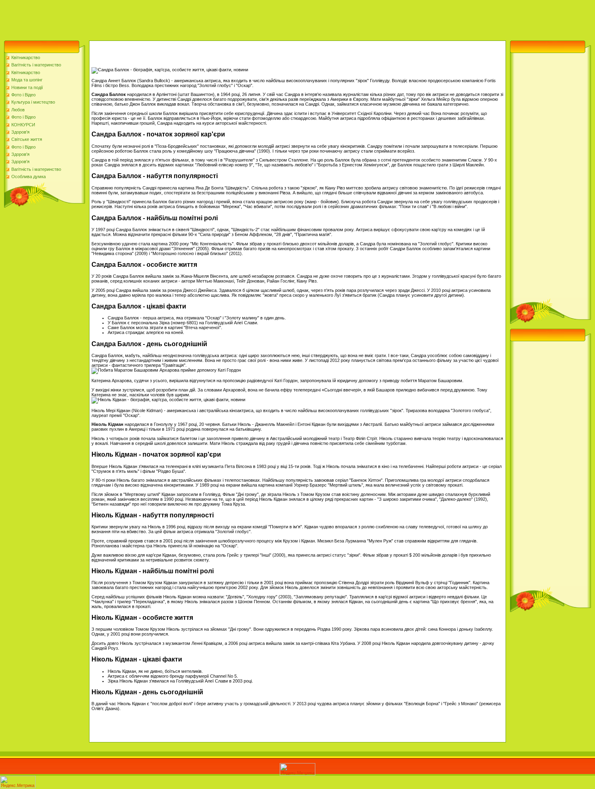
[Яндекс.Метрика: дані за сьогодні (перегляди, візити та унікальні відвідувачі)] (297, 769)
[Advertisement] (147, 18)
